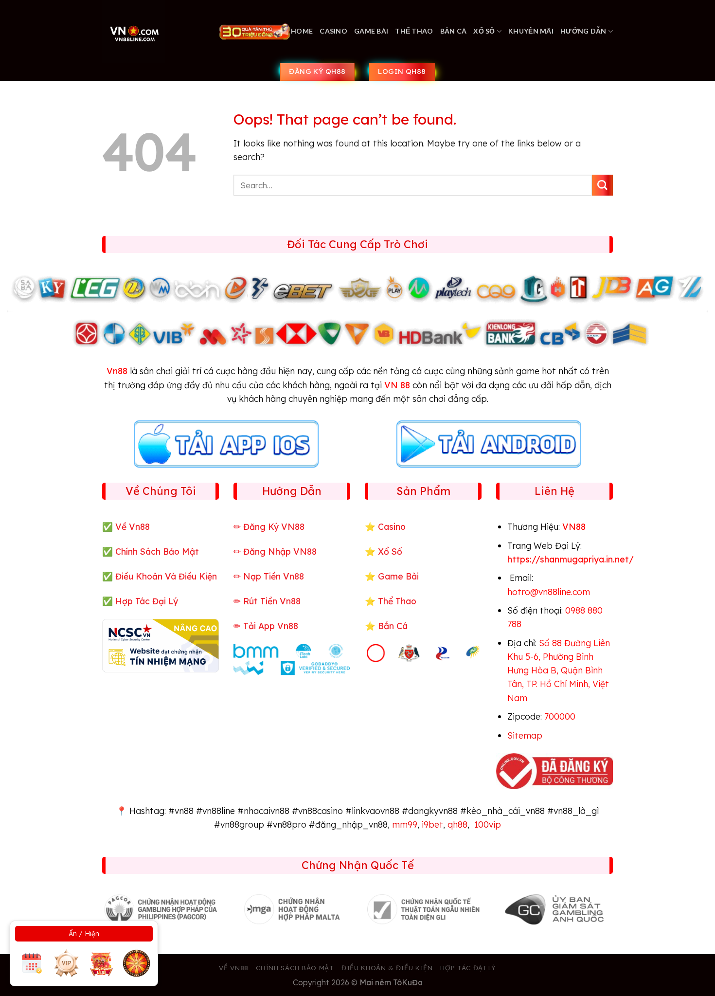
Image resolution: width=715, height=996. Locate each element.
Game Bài (371, 31)
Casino (333, 31)
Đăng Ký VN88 (273, 526)
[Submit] (602, 185)
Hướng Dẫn (583, 31)
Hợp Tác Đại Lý (146, 601)
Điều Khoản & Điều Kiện (387, 968)
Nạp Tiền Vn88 (273, 576)
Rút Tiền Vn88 (272, 601)
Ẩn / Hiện (84, 933)
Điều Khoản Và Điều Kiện (166, 576)
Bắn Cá (453, 31)
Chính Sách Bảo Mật (157, 551)
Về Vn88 (132, 526)
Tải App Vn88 (270, 625)
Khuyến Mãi (531, 31)
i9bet (432, 824)
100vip (487, 824)
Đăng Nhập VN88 (280, 551)
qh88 (457, 824)
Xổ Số (484, 31)
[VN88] (153, 31)
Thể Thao (414, 31)
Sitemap (524, 735)
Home (302, 31)
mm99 (404, 824)
